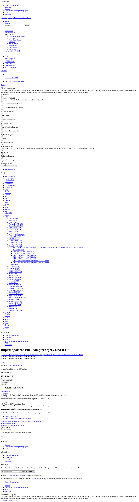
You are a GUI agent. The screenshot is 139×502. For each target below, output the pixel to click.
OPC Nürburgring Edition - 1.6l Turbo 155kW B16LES (31, 262)
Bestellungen (13, 45)
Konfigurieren (12, 500)
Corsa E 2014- (13, 264)
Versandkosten (36, 478)
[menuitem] (71, 5)
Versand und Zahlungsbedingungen (16, 11)
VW (6, 329)
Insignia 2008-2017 (15, 270)
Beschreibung (5, 391)
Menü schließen (10, 32)
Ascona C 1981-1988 (16, 226)
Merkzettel (12, 49)
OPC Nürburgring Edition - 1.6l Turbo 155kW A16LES (31, 261)
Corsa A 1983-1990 (15, 240)
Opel (6, 217)
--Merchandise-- (10, 184)
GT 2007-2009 (14, 266)
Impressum (8, 14)
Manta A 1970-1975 (15, 275)
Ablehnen (4, 500)
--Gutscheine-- (9, 178)
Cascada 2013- (14, 239)
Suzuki (7, 323)
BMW (7, 191)
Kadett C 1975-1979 (15, 272)
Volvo (7, 327)
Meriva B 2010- (14, 281)
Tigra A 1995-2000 (15, 295)
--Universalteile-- (10, 185)
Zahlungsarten (13, 43)
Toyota (7, 325)
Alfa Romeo (9, 187)
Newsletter (8, 457)
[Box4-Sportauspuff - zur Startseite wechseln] (16, 18)
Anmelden (12, 36)
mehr (65, 395)
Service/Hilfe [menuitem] (14, 8)
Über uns (8, 7)
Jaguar (7, 204)
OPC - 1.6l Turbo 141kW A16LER (24, 255)
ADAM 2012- (13, 218)
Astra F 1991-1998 (15, 228)
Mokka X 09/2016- (15, 284)
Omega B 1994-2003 (16, 288)
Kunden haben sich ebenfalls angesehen (28, 421)
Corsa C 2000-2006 (15, 244)
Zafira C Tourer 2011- (16, 310)
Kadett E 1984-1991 (15, 273)
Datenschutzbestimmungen (17, 475)
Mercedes (8, 209)
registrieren (22, 36)
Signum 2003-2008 (15, 292)
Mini (6, 211)
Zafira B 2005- (14, 308)
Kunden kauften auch (8, 421)
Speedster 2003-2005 (16, 294)
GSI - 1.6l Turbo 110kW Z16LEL (24, 253)
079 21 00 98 (5, 436)
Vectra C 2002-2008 (15, 303)
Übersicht (12, 38)
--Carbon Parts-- (10, 180)
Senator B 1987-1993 (16, 290)
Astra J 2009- (13, 233)
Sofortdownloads (14, 47)
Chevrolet (8, 193)
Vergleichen (5, 382)
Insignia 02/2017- (14, 268)
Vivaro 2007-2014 (15, 305)
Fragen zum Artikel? (11, 416)
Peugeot (7, 312)
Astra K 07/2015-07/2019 (17, 235)
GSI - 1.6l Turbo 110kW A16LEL (24, 251)
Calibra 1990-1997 (15, 237)
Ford (6, 198)
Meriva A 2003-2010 (15, 279)
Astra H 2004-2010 (15, 231)
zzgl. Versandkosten (15, 365)
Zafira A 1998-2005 (15, 307)
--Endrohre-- (9, 182)
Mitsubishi (8, 213)
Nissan (7, 215)
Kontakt (7, 9)
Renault (7, 316)
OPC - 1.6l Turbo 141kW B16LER (24, 257)
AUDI (7, 189)
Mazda (7, 207)
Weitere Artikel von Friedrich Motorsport (18, 418)
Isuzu (6, 202)
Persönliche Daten (15, 40)
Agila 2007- (13, 220)
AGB (6, 12)
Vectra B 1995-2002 (15, 301)
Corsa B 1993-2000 (15, 242)
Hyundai (7, 200)
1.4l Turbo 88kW (18, 250)
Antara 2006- (13, 222)
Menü (7, 21)
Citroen (7, 195)
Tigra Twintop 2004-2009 (17, 297)
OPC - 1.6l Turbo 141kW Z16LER (24, 259)
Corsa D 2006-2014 (15, 246)
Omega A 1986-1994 (15, 286)
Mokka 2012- (13, 283)
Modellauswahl (10, 176)
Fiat (6, 196)
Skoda (7, 319)
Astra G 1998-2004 (15, 229)
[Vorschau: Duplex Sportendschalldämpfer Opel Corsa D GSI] (21, 355)
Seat (6, 318)
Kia (6, 206)
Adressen (12, 42)
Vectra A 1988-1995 (15, 299)
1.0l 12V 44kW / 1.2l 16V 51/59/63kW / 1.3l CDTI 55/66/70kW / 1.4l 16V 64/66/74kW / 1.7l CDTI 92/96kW (49, 248)
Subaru (7, 321)
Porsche (7, 314)
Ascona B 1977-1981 (16, 224)
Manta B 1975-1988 (15, 277)
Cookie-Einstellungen (12, 5)
